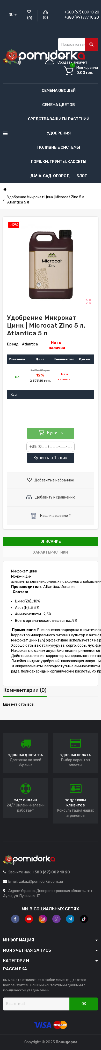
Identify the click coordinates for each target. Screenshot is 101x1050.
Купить (50, 457)
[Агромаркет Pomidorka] (44, 56)
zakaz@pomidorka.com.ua (41, 881)
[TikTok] (84, 919)
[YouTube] (29, 919)
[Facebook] (15, 919)
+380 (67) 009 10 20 (81, 12)
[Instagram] (43, 919)
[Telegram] (70, 919)
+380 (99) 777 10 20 (81, 17)
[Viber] (56, 919)
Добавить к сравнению (54, 497)
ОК (84, 1004)
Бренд (13, 344)
